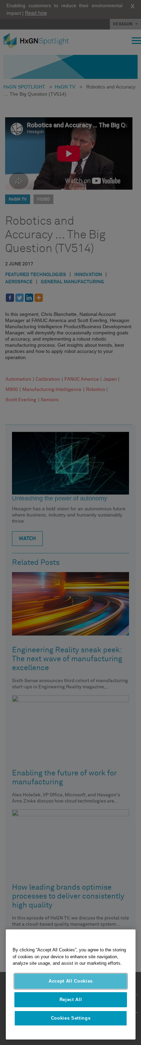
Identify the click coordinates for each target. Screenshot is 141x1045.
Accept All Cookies (71, 981)
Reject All (71, 999)
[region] (71, 984)
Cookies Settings (71, 1018)
